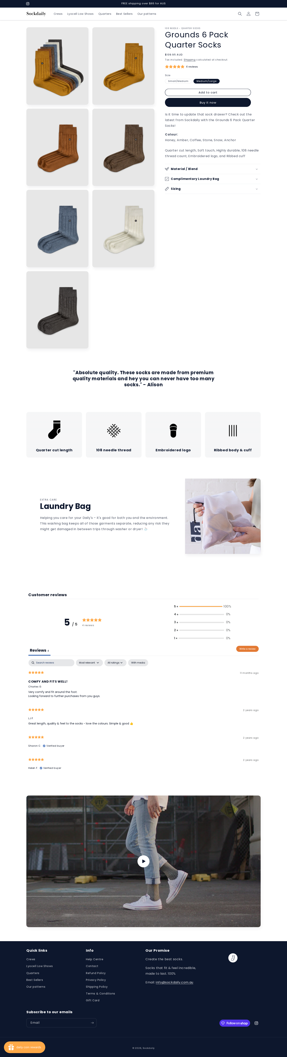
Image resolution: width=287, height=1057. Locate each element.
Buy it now (208, 102)
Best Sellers (34, 980)
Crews (30, 959)
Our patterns (35, 987)
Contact (92, 966)
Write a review (247, 648)
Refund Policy (96, 973)
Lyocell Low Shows (39, 966)
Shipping (190, 59)
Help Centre (94, 959)
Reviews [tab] (39, 650)
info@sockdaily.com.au (174, 982)
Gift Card (92, 1000)
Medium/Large (207, 81)
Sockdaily (149, 1048)
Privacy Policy (96, 980)
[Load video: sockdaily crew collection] (143, 861)
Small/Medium (180, 81)
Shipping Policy (97, 987)
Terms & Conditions (100, 993)
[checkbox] (138, 662)
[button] (240, 14)
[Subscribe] (92, 1022)
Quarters (32, 973)
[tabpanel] (143, 716)
